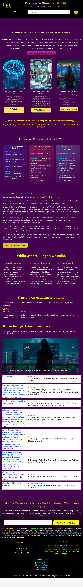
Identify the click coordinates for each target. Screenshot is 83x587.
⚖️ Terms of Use (41, 565)
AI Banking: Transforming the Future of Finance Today (52, 379)
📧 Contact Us (41, 570)
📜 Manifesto (41, 567)
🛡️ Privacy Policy (41, 563)
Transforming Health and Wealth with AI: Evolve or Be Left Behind (36, 370)
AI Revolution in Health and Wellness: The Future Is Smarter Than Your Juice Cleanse (53, 404)
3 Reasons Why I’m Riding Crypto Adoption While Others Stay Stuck (53, 461)
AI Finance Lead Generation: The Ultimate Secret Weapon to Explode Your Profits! (53, 418)
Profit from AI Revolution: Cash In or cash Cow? (52, 476)
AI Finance (7, 367)
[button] (15, 12)
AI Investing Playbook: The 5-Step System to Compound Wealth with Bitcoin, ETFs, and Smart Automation (53, 392)
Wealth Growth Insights (35, 483)
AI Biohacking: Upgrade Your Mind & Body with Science (51, 486)
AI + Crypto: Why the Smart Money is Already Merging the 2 (51, 440)
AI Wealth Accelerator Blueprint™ (14, 110)
